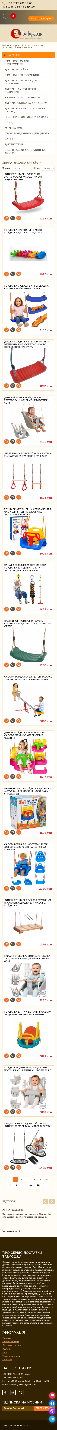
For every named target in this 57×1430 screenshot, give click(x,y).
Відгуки (6, 1349)
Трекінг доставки (11, 1356)
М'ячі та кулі (14, 127)
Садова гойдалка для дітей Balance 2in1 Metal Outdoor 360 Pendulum (28, 678)
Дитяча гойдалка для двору (26, 102)
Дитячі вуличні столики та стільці (25, 110)
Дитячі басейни (16, 69)
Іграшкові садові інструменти (17, 63)
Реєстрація (47, 18)
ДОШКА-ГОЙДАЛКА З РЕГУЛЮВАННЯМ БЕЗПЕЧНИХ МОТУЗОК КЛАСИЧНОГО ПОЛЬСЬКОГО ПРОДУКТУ (26, 343)
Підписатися (44, 1408)
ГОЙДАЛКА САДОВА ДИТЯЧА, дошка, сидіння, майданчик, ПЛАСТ (26, 287)
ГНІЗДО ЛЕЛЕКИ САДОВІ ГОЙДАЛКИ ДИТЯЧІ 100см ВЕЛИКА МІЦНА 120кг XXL (28, 1125)
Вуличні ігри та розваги (22, 97)
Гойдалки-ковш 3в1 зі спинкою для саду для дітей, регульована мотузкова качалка (27, 511)
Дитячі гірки (14, 144)
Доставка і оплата (11, 1345)
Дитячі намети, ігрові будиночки (21, 90)
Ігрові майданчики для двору (27, 133)
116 (30, 1185)
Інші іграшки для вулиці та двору (25, 151)
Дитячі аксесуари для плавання (21, 82)
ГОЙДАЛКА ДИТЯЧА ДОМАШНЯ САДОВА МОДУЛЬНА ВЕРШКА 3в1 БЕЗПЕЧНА (27, 1013)
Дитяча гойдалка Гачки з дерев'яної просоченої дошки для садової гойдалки (27, 902)
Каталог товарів (10, 1341)
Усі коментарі (11, 1231)
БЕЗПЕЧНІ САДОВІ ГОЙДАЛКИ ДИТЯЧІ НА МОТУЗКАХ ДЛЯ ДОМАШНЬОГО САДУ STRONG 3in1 (27, 790)
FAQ (4, 1352)
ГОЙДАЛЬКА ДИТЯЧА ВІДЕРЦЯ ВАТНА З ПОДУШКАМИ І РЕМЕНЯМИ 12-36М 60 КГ (27, 1069)
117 (39, 1185)
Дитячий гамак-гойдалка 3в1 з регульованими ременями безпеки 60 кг (26, 399)
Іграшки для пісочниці (22, 75)
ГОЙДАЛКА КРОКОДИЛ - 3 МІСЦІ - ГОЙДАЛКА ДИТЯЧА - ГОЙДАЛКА (23, 231)
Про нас (6, 1338)
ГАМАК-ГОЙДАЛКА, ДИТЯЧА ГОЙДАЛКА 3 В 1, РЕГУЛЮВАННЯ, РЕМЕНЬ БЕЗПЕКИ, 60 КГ (27, 958)
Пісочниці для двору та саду (27, 116)
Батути (10, 138)
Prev (45, 1201)
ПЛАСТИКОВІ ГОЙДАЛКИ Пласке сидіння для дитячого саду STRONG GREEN (27, 623)
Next (52, 1201)
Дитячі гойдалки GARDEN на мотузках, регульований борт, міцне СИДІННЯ (24, 176)
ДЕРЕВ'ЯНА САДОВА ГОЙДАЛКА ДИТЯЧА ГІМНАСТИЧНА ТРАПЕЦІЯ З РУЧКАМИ (27, 454)
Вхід (33, 18)
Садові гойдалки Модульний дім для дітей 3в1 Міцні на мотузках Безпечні (26, 846)
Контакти (7, 1359)
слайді (10, 122)
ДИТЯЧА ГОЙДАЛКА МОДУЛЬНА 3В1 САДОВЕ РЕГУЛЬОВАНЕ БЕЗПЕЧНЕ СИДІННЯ (25, 734)
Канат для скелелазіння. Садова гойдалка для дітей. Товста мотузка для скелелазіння (25, 567)
